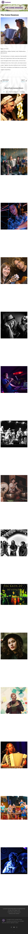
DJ (6, 91)
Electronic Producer (13, 91)
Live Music (22, 91)
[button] (14, 932)
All (3, 91)
